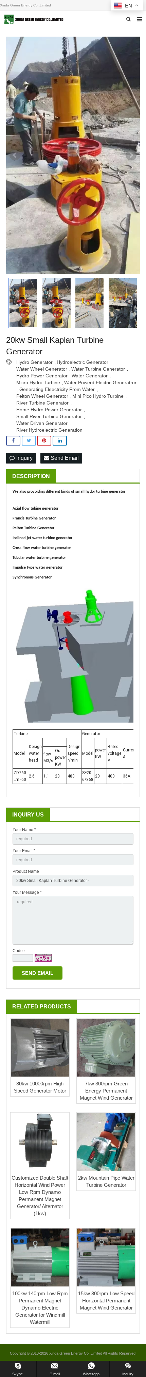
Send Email (64, 458)
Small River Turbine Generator (49, 416)
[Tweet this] (29, 441)
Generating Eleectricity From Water (57, 389)
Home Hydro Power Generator (49, 409)
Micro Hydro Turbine (38, 382)
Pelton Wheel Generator (42, 396)
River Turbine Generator (42, 403)
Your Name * (24, 829)
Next (131, 155)
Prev (15, 155)
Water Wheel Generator (41, 369)
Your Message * (27, 892)
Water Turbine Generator (98, 369)
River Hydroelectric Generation (49, 430)
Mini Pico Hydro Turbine (98, 396)
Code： (20, 950)
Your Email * (24, 850)
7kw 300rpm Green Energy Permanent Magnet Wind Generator (106, 1091)
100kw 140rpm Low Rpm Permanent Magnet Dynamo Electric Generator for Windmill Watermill (40, 1308)
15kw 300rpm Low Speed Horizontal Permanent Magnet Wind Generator (106, 1301)
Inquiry (24, 458)
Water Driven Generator (42, 423)
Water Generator (90, 375)
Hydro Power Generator (42, 375)
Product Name (26, 871)
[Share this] (13, 441)
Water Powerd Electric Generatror (100, 382)
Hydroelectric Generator (82, 362)
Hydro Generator (34, 362)
